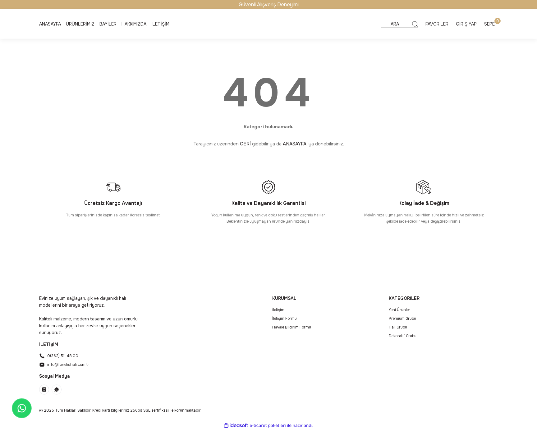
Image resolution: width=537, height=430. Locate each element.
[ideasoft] (235, 425)
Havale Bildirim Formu (291, 327)
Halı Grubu (398, 327)
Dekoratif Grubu (402, 335)
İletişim (278, 309)
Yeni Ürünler (399, 309)
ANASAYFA (294, 144)
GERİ (245, 144)
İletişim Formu (284, 318)
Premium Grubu (402, 318)
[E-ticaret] (268, 425)
